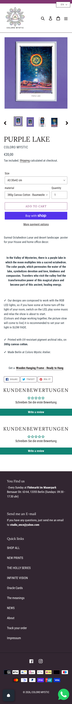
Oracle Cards (15, 588)
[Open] (9, 695)
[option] (18, 121)
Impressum (14, 638)
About (10, 618)
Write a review (36, 412)
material (9, 188)
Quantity (56, 188)
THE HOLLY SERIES (19, 568)
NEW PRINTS (15, 558)
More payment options (36, 224)
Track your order (17, 628)
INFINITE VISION (17, 578)
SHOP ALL (13, 548)
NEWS (11, 608)
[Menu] (66, 18)
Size (7, 173)
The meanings (15, 598)
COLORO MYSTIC (40, 692)
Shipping (25, 160)
